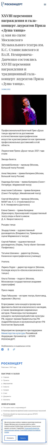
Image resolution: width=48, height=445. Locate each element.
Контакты (6, 400)
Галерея (6, 390)
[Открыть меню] (45, 4)
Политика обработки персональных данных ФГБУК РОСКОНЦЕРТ (20, 415)
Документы (7, 396)
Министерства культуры (13, 333)
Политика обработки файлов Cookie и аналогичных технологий (24, 411)
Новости (6, 387)
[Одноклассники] (8, 349)
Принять (23, 438)
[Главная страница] (11, 4)
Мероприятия (7, 383)
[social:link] (14, 349)
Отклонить (10, 438)
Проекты (6, 380)
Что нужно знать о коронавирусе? (14, 407)
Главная (6, 377)
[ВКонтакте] (2, 349)
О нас (5, 393)
